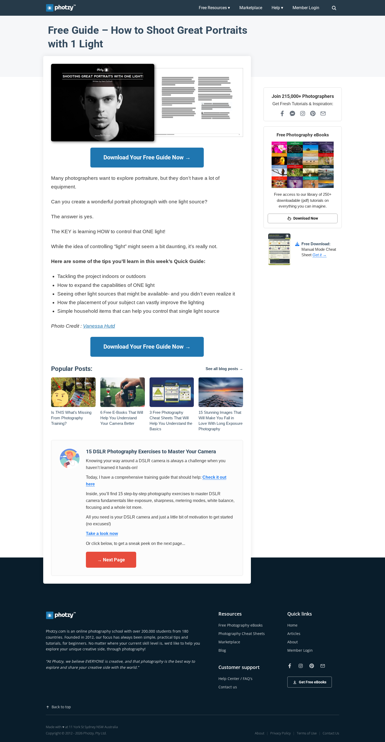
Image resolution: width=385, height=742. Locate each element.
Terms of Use (307, 733)
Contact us (227, 686)
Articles (293, 633)
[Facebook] (282, 113)
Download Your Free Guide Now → (147, 157)
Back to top (61, 706)
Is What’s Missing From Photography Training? (71, 418)
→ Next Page (111, 559)
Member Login (306, 7)
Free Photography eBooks (240, 625)
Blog (222, 650)
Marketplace (250, 7)
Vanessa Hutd (99, 326)
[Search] (334, 8)
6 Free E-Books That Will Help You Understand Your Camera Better (121, 418)
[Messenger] (292, 113)
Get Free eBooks (312, 682)
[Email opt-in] (323, 113)
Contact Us (331, 733)
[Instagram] (302, 113)
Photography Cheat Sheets (241, 633)
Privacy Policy (280, 733)
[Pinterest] (313, 113)
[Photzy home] (61, 615)
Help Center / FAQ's (235, 678)
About (292, 641)
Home (292, 625)
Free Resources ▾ (214, 7)
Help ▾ (277, 7)
